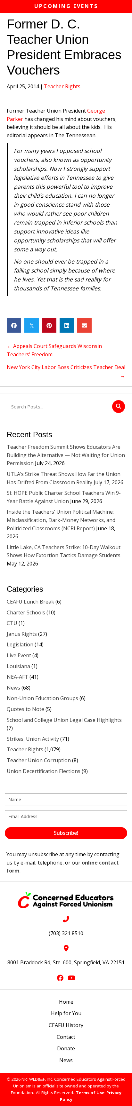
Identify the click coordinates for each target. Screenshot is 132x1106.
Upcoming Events (66, 6)
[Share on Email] (84, 325)
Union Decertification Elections (43, 771)
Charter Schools (26, 612)
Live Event (19, 655)
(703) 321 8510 (66, 933)
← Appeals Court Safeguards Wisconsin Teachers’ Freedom (54, 350)
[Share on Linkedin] (67, 325)
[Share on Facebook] (14, 325)
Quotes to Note (25, 709)
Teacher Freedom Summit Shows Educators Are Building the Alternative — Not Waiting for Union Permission (66, 455)
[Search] (118, 406)
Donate (66, 1048)
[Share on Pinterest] (49, 325)
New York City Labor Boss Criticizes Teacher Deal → (66, 371)
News (13, 687)
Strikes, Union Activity (33, 738)
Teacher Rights (62, 86)
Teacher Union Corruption (39, 760)
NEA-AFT (17, 676)
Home (66, 1001)
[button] (66, 833)
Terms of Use (90, 1092)
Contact (66, 1036)
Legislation (20, 644)
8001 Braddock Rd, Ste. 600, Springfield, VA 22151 (66, 962)
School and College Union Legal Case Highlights (64, 719)
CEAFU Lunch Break (30, 601)
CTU (12, 623)
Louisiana (18, 666)
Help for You (66, 1013)
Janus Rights (22, 633)
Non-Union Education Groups (42, 698)
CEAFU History (66, 1025)
